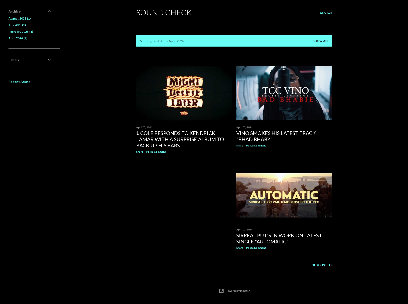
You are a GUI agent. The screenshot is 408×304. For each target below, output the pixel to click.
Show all (320, 41)
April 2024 (17, 38)
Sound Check (163, 12)
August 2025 (19, 18)
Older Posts (322, 265)
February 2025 (20, 31)
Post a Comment (156, 151)
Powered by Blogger (238, 290)
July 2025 (16, 25)
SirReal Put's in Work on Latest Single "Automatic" (279, 238)
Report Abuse (19, 82)
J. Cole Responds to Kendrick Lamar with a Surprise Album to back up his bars (180, 139)
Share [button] (139, 151)
